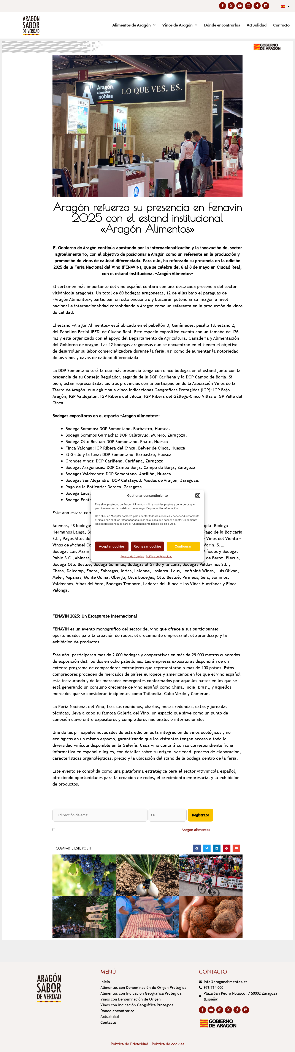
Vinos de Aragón (177, 25)
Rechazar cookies (148, 546)
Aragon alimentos (196, 829)
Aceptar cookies (112, 546)
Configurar (183, 546)
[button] (198, 495)
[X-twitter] (231, 5)
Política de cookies (168, 1043)
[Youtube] (239, 5)
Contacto (281, 25)
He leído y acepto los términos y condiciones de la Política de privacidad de (133, 829)
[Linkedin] (265, 5)
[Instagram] (248, 5)
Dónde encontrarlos (222, 25)
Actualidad (256, 25)
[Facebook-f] (222, 5)
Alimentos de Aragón (131, 25)
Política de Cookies (132, 556)
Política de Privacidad (159, 556)
